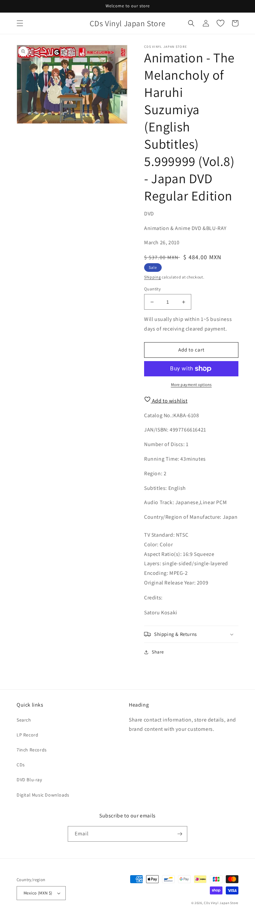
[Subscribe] (179, 834)
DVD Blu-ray (29, 780)
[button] (20, 23)
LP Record (27, 735)
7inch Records (32, 750)
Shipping (152, 276)
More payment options (191, 384)
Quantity (152, 289)
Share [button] (158, 652)
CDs (21, 765)
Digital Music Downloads (43, 795)
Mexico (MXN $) (38, 893)
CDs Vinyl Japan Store (221, 903)
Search (24, 720)
